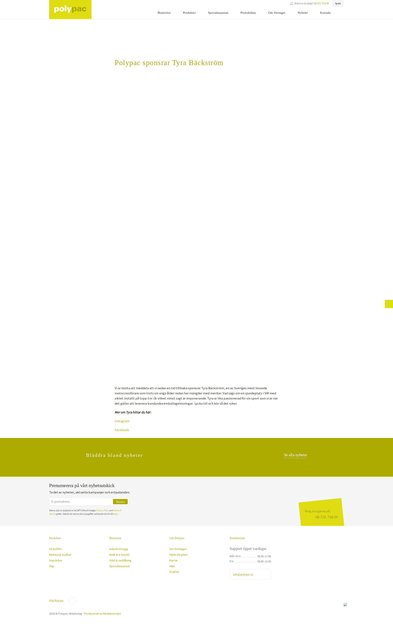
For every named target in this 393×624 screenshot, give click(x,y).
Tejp (51, 566)
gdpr (116, 513)
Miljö (172, 566)
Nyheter (303, 12)
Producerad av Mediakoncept (102, 613)
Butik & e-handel (119, 554)
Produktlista (248, 12)
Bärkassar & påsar (60, 554)
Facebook (122, 430)
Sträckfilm (55, 549)
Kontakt (325, 12)
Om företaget (276, 12)
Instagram (122, 421)
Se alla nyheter (295, 454)
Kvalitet (174, 572)
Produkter (189, 12)
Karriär (173, 560)
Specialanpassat (218, 12)
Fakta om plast (178, 554)
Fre (232, 561)
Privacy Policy (102, 510)
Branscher (164, 12)
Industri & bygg (118, 549)
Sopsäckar (55, 560)
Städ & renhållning (120, 560)
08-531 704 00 (321, 3)
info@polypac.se (243, 574)
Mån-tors (235, 556)
